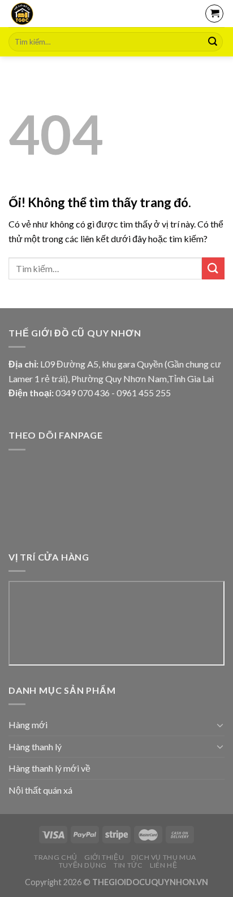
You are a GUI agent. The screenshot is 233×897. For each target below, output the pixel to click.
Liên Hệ (163, 865)
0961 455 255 (143, 392)
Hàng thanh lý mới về (49, 768)
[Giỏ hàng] (214, 14)
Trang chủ (55, 857)
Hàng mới (28, 724)
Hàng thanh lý (35, 746)
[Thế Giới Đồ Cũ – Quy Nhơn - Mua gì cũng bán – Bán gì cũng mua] (55, 13)
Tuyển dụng (83, 865)
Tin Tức (128, 865)
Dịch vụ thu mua (163, 857)
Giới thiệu (104, 857)
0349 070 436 (82, 392)
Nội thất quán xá (40, 790)
